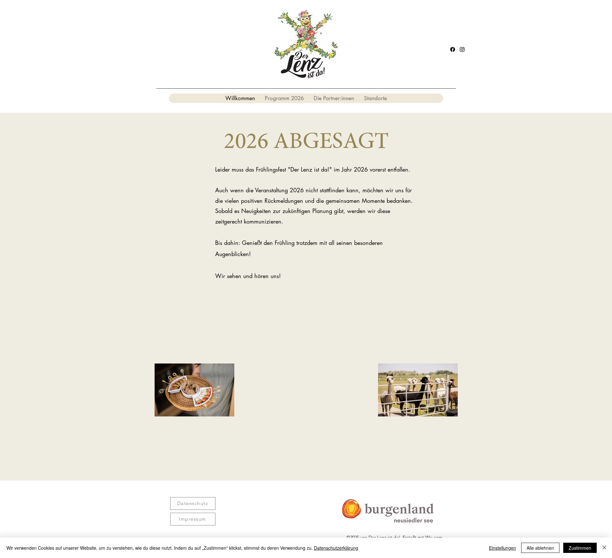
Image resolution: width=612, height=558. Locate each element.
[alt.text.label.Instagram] (462, 49)
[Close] (604, 548)
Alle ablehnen (540, 548)
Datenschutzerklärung (336, 548)
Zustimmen (580, 548)
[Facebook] (452, 49)
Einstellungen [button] (502, 548)
